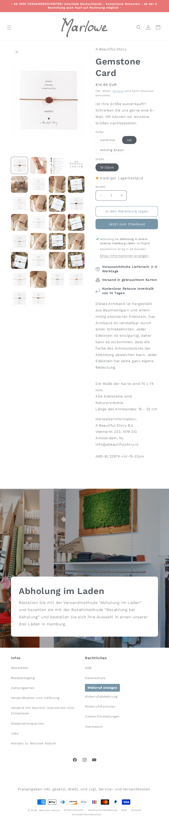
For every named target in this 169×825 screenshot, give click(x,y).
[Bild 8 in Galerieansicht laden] (76, 184)
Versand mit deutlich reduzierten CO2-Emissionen (43, 710)
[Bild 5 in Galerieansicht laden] (19, 184)
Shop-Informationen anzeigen (124, 255)
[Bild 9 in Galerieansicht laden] (19, 203)
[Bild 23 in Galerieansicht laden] (57, 260)
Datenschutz (95, 678)
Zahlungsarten (23, 688)
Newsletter (20, 668)
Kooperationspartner (27, 723)
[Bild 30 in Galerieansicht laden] (38, 298)
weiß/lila (110, 141)
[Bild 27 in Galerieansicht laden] (57, 279)
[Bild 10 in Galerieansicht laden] (38, 203)
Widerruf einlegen (102, 687)
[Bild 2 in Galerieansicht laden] (38, 165)
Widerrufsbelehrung (101, 696)
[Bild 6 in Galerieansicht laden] (38, 184)
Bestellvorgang (22, 678)
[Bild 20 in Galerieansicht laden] (76, 241)
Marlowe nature (49, 810)
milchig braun (112, 150)
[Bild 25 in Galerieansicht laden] (19, 279)
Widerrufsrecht (74, 810)
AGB (88, 668)
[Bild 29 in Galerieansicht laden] (19, 298)
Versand (118, 91)
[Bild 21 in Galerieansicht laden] (19, 260)
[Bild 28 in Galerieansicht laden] (76, 279)
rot (129, 140)
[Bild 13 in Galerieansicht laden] (19, 222)
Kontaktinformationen (86, 814)
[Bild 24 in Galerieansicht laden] (76, 260)
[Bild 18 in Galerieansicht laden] (38, 241)
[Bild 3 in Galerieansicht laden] (57, 165)
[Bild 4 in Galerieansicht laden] (76, 165)
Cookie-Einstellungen (102, 716)
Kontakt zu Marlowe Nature (33, 743)
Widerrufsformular (100, 706)
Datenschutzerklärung (102, 810)
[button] (9, 27)
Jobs (14, 733)
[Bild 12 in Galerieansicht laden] (76, 203)
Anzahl (100, 186)
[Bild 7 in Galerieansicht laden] (57, 184)
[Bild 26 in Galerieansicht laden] (38, 279)
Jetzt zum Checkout (127, 224)
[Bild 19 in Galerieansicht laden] (57, 241)
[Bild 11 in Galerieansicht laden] (57, 203)
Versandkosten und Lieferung (35, 698)
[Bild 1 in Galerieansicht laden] (19, 165)
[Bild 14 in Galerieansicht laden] (38, 222)
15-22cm (107, 167)
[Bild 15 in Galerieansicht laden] (57, 222)
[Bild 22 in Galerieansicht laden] (38, 260)
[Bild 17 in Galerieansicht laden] (19, 241)
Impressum (94, 726)
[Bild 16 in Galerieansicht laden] (76, 222)
